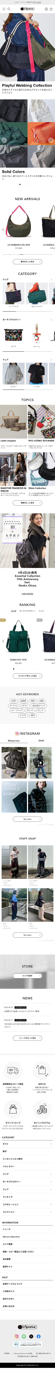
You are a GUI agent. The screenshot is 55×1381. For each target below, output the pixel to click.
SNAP (41, 740)
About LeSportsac (11, 1237)
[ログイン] (46, 9)
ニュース (7, 1229)
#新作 (33, 715)
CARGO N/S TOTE (18, 659)
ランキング (8, 1197)
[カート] (51, 9)
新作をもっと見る (27, 262)
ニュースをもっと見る (27, 1038)
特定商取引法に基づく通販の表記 (28, 1356)
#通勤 (41, 701)
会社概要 (7, 1259)
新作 (5, 1151)
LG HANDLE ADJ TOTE (18, 245)
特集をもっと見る (27, 503)
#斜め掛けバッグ (38, 706)
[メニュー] (4, 9)
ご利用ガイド (9, 1291)
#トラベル (13, 706)
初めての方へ (9, 1299)
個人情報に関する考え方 (43, 1353)
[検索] (8, 9)
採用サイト (8, 1267)
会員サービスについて (12, 1284)
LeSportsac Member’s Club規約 (22, 1353)
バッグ (13, 611)
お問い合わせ (9, 1306)
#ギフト (25, 706)
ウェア (41, 611)
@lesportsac (14, 740)
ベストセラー (9, 1166)
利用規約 (7, 1353)
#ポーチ (30, 711)
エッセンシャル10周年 (13, 1159)
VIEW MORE (27, 594)
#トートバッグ (17, 711)
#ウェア (41, 711)
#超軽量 (23, 701)
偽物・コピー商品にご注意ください (18, 1252)
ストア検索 (8, 1244)
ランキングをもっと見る (27, 676)
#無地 (33, 701)
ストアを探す (27, 976)
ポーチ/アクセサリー (27, 611)
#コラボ (23, 715)
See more (28, 819)
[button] (4, 140)
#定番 (13, 701)
